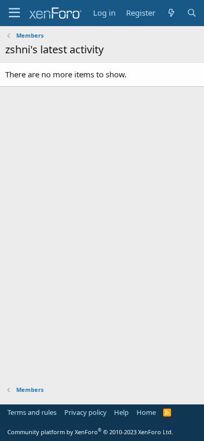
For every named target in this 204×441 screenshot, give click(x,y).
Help (121, 412)
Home (146, 412)
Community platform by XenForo (90, 432)
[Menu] (14, 13)
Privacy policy (85, 412)
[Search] (192, 12)
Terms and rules (31, 412)
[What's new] (171, 12)
